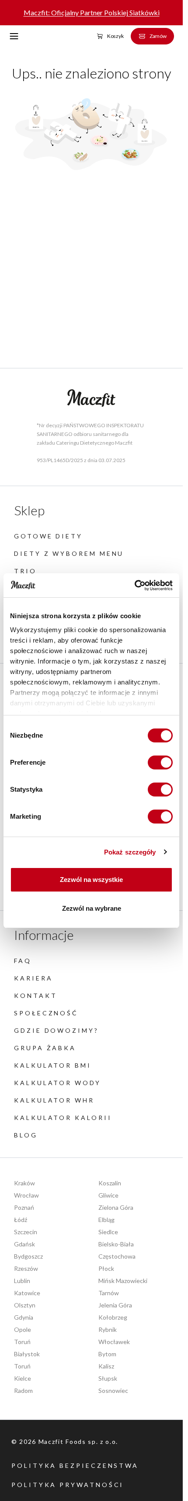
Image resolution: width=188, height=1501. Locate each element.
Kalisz (106, 1366)
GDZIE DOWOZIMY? (56, 1030)
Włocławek (114, 1341)
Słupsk (107, 1378)
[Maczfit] (91, 398)
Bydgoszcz (28, 1256)
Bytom (107, 1354)
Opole (22, 1329)
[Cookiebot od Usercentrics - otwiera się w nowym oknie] (134, 585)
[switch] (160, 762)
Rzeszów (26, 1268)
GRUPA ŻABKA (45, 1048)
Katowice (27, 1293)
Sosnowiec (113, 1390)
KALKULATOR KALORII (63, 1117)
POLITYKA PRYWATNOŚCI (67, 1484)
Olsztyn (24, 1305)
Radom (23, 1390)
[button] (14, 36)
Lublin (22, 1280)
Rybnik (107, 1329)
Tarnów (108, 1293)
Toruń (22, 1341)
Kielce (22, 1378)
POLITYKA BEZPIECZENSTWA (75, 1465)
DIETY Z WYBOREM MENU (69, 553)
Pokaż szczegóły (130, 852)
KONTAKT (35, 995)
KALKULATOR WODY (57, 1082)
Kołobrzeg (112, 1317)
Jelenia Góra (115, 1305)
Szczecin (25, 1232)
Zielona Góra (115, 1207)
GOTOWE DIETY (48, 536)
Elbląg (106, 1219)
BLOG (26, 1135)
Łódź (20, 1219)
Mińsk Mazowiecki (122, 1280)
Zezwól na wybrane (91, 908)
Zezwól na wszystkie (91, 879)
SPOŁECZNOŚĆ (46, 1013)
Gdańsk (24, 1244)
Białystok (27, 1354)
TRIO (25, 571)
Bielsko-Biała (116, 1244)
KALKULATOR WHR (54, 1100)
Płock (106, 1268)
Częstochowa (117, 1256)
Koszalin (109, 1183)
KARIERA (33, 978)
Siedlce (108, 1232)
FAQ (22, 960)
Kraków (24, 1183)
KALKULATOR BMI (52, 1065)
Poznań (24, 1207)
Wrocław (26, 1195)
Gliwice (108, 1195)
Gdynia (23, 1317)
